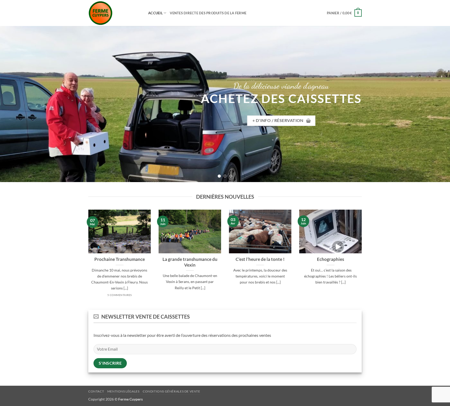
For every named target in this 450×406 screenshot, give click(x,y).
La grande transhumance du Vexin (189, 262)
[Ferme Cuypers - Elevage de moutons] (114, 13)
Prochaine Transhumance (119, 259)
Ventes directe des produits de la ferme (208, 13)
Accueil (155, 13)
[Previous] (15, 104)
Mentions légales (123, 391)
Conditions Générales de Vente (171, 391)
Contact (96, 391)
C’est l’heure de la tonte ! (260, 259)
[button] (344, 13)
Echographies (330, 259)
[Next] (434, 104)
